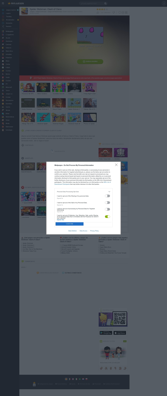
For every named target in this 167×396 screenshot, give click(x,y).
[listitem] (83, 192)
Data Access (83, 231)
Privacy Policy (94, 231)
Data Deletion (72, 231)
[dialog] (83, 198)
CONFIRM (69, 224)
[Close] (117, 165)
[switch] (107, 196)
